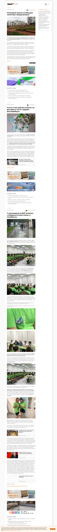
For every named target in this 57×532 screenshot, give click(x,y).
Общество (12, 167)
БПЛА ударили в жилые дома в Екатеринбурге (17, 201)
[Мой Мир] (33, 62)
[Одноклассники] (31, 62)
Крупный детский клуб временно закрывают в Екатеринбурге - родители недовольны (20, 98)
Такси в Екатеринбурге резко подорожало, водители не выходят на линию (21, 198)
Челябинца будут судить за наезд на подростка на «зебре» (19, 525)
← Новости (9, 102)
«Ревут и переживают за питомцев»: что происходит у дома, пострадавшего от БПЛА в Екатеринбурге (19, 522)
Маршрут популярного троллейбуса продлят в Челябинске (19, 95)
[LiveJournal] (34, 62)
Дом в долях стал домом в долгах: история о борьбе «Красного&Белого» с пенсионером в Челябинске (44, 14)
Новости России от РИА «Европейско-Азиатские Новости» (11, 4)
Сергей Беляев (32, 104)
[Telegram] (32, 62)
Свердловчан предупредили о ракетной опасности (17, 195)
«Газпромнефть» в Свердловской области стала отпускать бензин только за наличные (20, 94)
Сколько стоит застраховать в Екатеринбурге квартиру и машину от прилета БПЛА (44, 18)
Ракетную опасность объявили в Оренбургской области (18, 91)
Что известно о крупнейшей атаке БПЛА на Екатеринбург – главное (44, 11)
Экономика (8, 167)
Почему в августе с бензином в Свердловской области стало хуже (44, 28)
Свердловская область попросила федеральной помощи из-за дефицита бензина (21, 519)
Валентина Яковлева (31, 210)
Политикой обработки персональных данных (12, 530)
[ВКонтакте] (29, 62)
